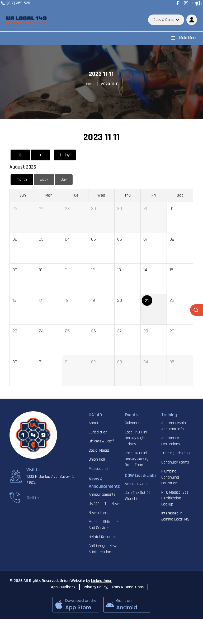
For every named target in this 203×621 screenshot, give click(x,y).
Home (89, 84)
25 (67, 331)
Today (65, 154)
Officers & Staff (101, 441)
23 (14, 331)
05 (93, 239)
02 (14, 239)
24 (41, 331)
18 (67, 300)
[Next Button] (40, 155)
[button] (191, 20)
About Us (96, 423)
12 (93, 270)
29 (93, 209)
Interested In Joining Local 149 (175, 516)
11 (66, 270)
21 (147, 301)
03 (41, 239)
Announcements (102, 494)
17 (40, 300)
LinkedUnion (101, 581)
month (21, 179)
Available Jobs (136, 483)
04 (67, 239)
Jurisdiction (98, 432)
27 (41, 209)
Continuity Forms (175, 462)
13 (119, 270)
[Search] (196, 310)
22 (171, 300)
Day (64, 179)
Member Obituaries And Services (104, 525)
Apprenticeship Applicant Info (173, 426)
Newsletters (98, 512)
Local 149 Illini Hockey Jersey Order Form (136, 459)
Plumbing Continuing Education (170, 477)
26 (14, 209)
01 (171, 209)
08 (171, 239)
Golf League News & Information (103, 549)
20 (119, 300)
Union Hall (97, 459)
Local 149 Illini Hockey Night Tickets (136, 438)
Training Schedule (176, 453)
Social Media (99, 450)
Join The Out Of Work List (137, 495)
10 (41, 270)
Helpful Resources (103, 536)
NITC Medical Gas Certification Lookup (174, 498)
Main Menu (188, 38)
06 (119, 239)
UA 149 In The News (104, 503)
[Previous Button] (20, 155)
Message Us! (99, 468)
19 (93, 300)
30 (119, 209)
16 (14, 300)
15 (171, 270)
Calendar (132, 423)
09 (14, 270)
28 (67, 209)
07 (145, 239)
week (44, 179)
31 (145, 209)
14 (145, 270)
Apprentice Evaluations (170, 441)
